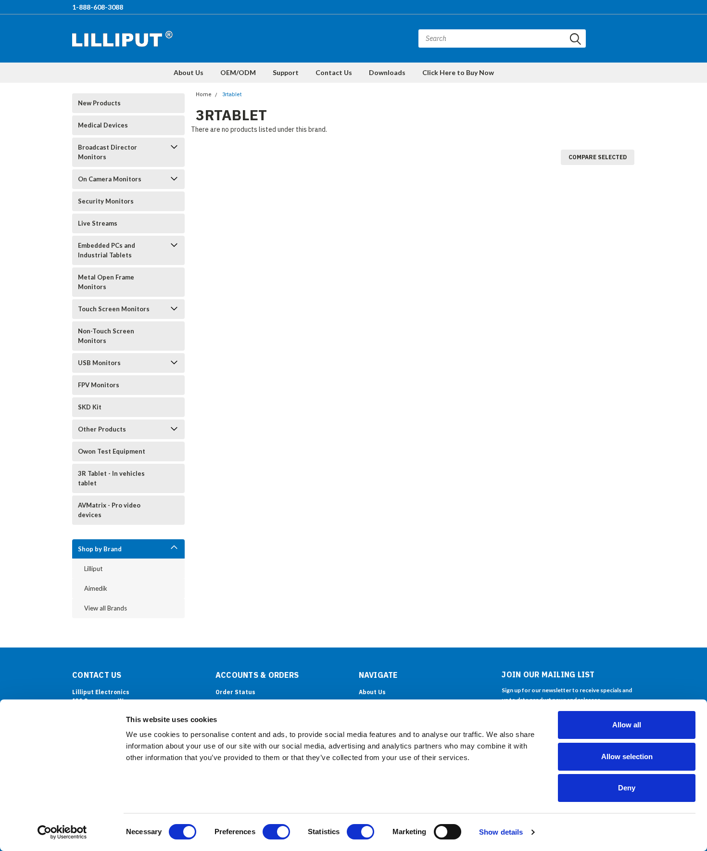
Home (204, 94)
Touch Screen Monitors (114, 309)
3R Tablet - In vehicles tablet (111, 478)
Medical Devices (103, 125)
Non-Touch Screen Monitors (106, 335)
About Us (188, 72)
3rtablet (231, 94)
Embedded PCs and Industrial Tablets (106, 250)
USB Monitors (99, 363)
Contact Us (334, 72)
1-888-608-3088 (97, 7)
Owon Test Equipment (111, 451)
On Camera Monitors (109, 179)
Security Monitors (106, 201)
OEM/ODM (238, 72)
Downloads (387, 72)
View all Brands (105, 608)
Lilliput (93, 568)
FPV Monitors (98, 385)
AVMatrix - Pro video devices (109, 510)
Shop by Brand (100, 549)
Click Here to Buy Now (458, 72)
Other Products (102, 429)
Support (286, 72)
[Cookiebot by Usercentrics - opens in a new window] (62, 832)
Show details (501, 832)
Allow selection (627, 756)
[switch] (276, 831)
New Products (99, 103)
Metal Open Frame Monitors (106, 282)
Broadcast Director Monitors (107, 152)
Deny (626, 788)
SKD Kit (89, 407)
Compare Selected (597, 157)
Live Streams (97, 223)
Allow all (626, 725)
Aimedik (95, 588)
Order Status (235, 692)
